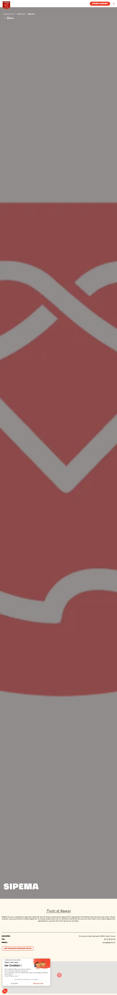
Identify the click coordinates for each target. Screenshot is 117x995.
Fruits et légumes (58, 910)
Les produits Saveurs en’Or (17, 948)
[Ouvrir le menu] (113, 3)
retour (10, 17)
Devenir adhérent (100, 3)
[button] (59, 975)
